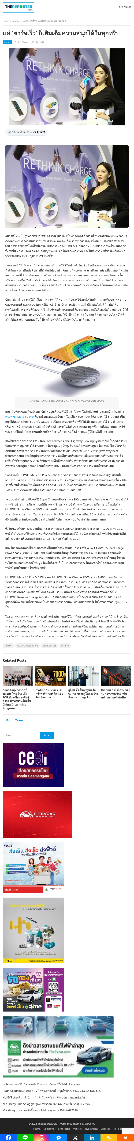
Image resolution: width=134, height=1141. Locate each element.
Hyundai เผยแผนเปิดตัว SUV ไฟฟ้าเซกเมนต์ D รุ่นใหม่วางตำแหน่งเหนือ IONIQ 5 (52, 1091)
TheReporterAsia (47, 1123)
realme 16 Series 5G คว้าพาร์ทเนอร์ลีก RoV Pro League (49, 693)
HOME (37, 1128)
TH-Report (118, 1128)
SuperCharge (49, 645)
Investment (91, 1128)
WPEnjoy (90, 1123)
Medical (105, 1128)
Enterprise (64, 1128)
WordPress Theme (70, 1123)
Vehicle (77, 1128)
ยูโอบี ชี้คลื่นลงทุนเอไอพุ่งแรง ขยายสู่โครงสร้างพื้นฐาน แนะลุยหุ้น (83, 693)
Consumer (49, 1128)
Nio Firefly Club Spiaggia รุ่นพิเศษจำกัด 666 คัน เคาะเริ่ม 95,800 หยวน (46, 1104)
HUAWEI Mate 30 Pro (19, 417)
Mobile (16, 20)
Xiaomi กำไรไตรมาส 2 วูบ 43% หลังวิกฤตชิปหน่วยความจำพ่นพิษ (115, 693)
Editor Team (21, 42)
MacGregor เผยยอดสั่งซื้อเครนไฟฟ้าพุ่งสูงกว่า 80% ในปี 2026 (40, 1110)
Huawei (8, 645)
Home (6, 20)
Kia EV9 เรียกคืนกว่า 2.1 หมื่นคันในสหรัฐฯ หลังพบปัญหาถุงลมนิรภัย (44, 1097)
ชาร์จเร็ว (65, 645)
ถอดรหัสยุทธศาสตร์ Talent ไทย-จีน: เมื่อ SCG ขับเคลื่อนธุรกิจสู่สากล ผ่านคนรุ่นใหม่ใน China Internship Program (17, 699)
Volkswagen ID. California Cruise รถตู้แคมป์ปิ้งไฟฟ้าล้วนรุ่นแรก (42, 1084)
